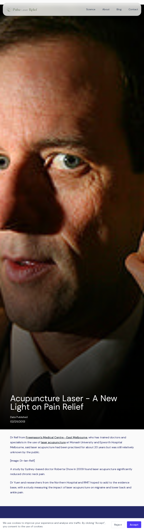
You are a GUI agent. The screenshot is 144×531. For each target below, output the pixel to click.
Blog (119, 9)
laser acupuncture (53, 442)
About (106, 9)
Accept (134, 524)
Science (90, 9)
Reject (118, 524)
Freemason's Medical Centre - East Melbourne (56, 437)
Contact (133, 9)
